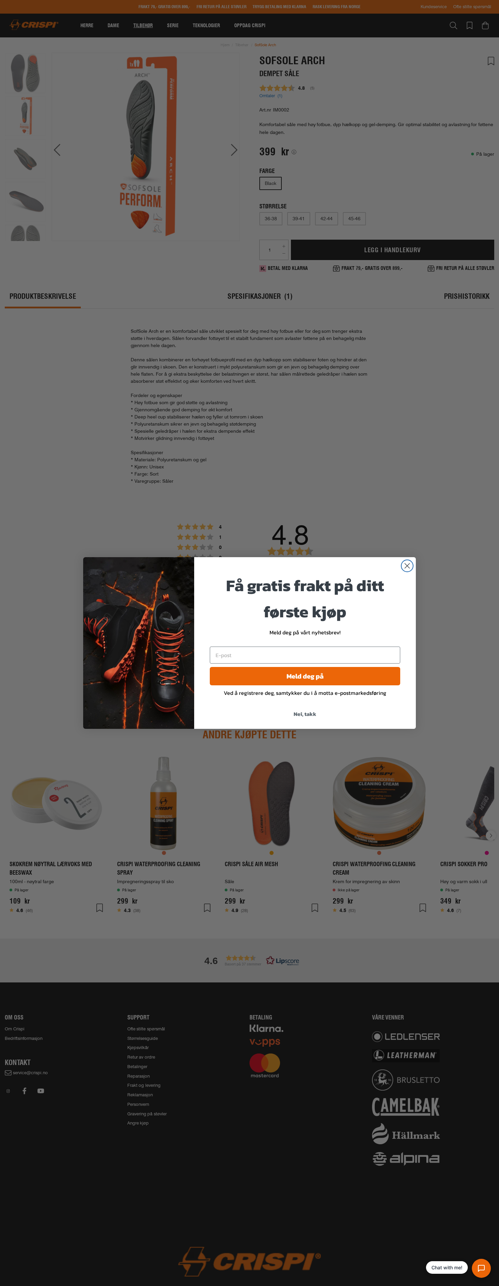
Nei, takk (305, 714)
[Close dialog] (407, 566)
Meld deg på (305, 676)
